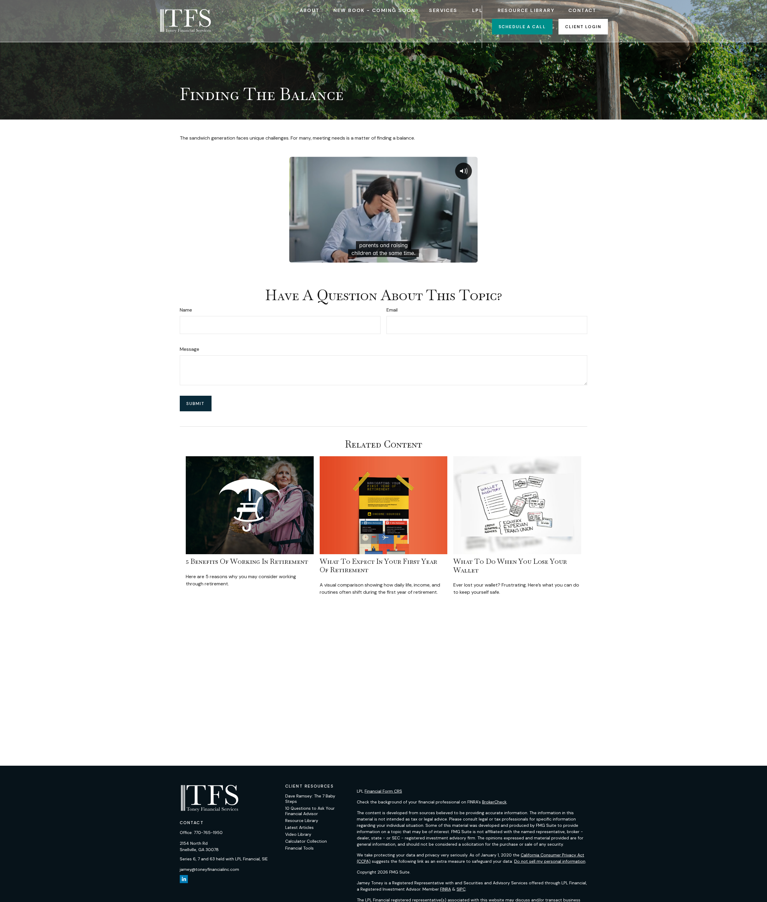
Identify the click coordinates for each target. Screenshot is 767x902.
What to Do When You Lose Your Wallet (510, 566)
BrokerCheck (494, 802)
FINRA (445, 889)
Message (189, 349)
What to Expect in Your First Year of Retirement (378, 566)
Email (392, 310)
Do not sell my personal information (549, 861)
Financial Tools (299, 848)
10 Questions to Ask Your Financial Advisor (310, 811)
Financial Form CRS (383, 791)
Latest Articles (299, 827)
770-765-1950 (208, 832)
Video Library (298, 834)
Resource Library (301, 820)
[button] (309, 10)
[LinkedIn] (184, 879)
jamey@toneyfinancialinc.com (209, 869)
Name (186, 310)
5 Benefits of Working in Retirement (247, 561)
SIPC (461, 889)
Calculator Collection (306, 841)
